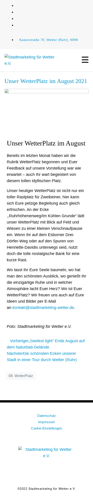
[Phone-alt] (68, 473)
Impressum (46, 422)
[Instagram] (54, 473)
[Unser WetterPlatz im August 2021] (46, 110)
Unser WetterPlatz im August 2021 (46, 81)
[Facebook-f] (39, 473)
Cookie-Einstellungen (46, 428)
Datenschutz (46, 416)
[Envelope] (24, 473)
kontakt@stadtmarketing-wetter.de (43, 307)
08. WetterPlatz (21, 376)
